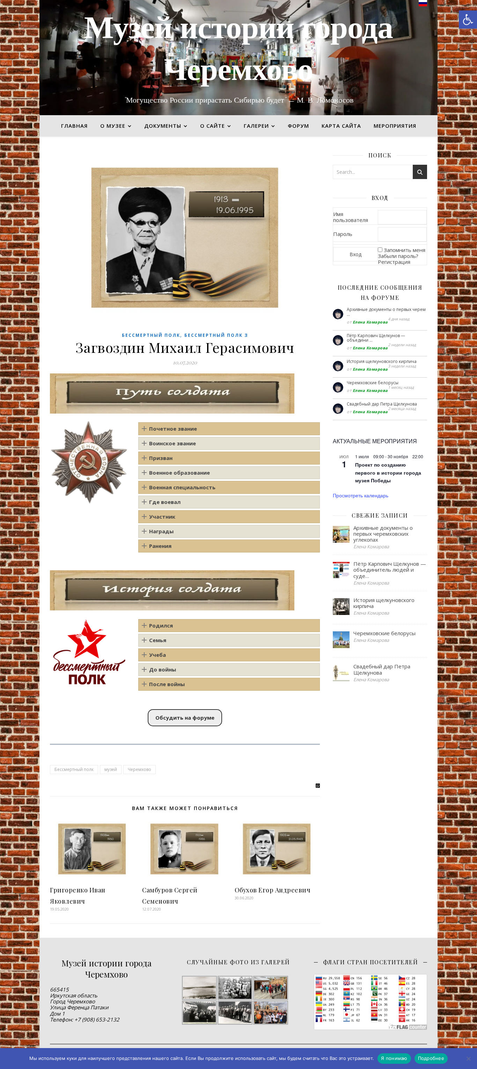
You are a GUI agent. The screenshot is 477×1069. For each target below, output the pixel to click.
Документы (162, 125)
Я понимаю (394, 1058)
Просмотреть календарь (360, 495)
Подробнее (431, 1058)
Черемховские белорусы (372, 383)
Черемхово (139, 769)
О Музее (112, 125)
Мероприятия (395, 125)
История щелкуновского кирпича (382, 361)
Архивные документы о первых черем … (386, 311)
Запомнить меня (404, 249)
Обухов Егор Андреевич (273, 890)
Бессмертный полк (151, 335)
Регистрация (394, 261)
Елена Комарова (370, 322)
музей (110, 769)
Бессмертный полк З (216, 335)
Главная (74, 125)
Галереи (256, 125)
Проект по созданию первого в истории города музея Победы (388, 472)
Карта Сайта (341, 125)
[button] (468, 19)
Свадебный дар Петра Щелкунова (382, 404)
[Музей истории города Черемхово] (238, 57)
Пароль (342, 233)
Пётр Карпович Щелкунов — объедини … (376, 338)
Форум (298, 125)
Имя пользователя (350, 216)
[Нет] (468, 1058)
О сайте (212, 125)
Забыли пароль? (398, 255)
